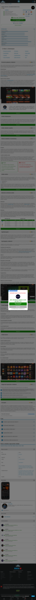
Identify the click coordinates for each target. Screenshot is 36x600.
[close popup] (27, 291)
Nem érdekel (18, 306)
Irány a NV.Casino (18, 304)
